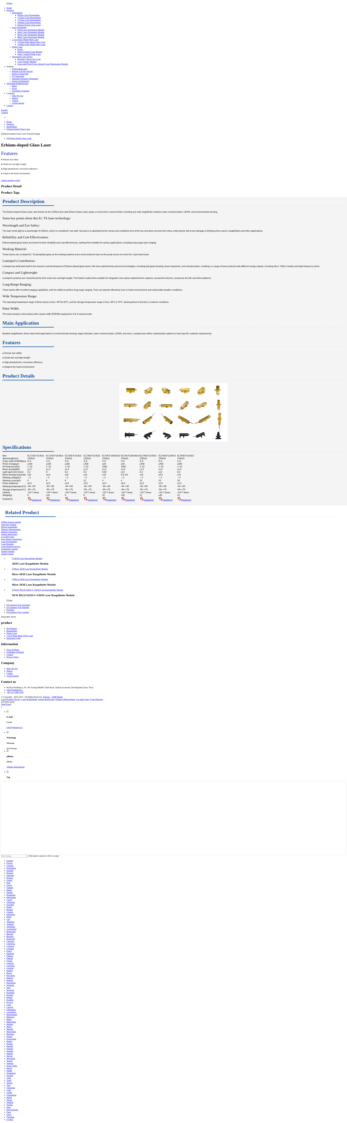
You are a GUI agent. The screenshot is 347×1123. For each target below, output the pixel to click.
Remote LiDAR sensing (22, 71)
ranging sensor (7, 554)
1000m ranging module (11, 522)
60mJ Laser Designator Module (30, 35)
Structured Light (13, 638)
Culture (15, 101)
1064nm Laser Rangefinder (29, 22)
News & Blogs (13, 650)
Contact (10, 105)
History (15, 98)
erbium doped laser (9, 534)
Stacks (20, 49)
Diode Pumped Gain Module (29, 52)
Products (10, 10)
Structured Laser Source (22, 57)
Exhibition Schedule (20, 91)
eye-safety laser (7, 537)
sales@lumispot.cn (15, 690)
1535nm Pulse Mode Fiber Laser (31, 42)
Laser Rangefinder (9, 542)
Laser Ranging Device (10, 546)
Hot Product (12, 628)
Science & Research (20, 81)
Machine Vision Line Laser (29, 59)
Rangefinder (17, 13)
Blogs (14, 86)
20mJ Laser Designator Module (30, 30)
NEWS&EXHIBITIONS (17, 83)
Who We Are (17, 96)
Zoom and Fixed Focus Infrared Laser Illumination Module (42, 64)
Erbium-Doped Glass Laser (29, 25)
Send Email (6, 704)
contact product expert (10, 180)
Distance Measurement (11, 529)
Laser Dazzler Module (26, 61)
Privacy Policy (13, 657)
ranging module (8, 551)
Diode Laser (17, 47)
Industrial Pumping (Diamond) (25, 79)
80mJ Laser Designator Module (30, 37)
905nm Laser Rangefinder (28, 15)
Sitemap (46, 697)
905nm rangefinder (9, 527)
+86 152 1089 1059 (15, 692)
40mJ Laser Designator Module (30, 32)
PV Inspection (18, 76)
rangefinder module (9, 549)
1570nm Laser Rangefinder (29, 20)
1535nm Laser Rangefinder (29, 18)
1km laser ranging (8, 524)
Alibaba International (16, 767)
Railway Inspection (20, 74)
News (14, 88)
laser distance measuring (11, 539)
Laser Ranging (7, 544)
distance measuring (9, 532)
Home (9, 8)
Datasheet (36, 500)
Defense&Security (20, 69)
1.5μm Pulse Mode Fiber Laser (25, 40)
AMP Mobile (57, 697)
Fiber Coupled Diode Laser (29, 54)
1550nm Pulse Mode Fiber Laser (31, 44)
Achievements (18, 103)
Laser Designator (19, 27)
